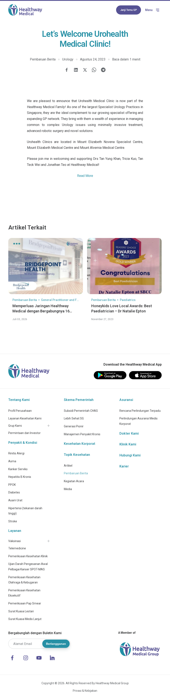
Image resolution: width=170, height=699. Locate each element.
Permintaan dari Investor (24, 433)
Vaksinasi (14, 541)
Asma (12, 461)
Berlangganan (56, 643)
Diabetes (14, 492)
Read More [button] (85, 176)
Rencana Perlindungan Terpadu (140, 410)
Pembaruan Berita (76, 473)
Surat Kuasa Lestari (21, 611)
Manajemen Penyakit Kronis (82, 434)
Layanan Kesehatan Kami (24, 418)
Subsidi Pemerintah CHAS (81, 410)
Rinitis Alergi (16, 453)
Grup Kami (15, 425)
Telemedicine (17, 548)
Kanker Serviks (18, 469)
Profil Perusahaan (20, 410)
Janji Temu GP (128, 10)
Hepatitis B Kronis (19, 476)
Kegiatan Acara (74, 481)
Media (68, 489)
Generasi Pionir (74, 426)
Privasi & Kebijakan (85, 690)
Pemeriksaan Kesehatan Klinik (28, 556)
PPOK (12, 484)
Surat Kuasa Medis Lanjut (24, 619)
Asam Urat (15, 500)
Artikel (68, 465)
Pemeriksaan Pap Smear (24, 603)
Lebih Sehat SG (74, 418)
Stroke (12, 521)
